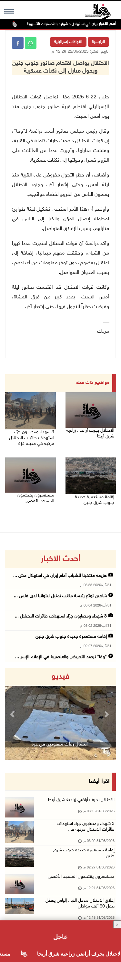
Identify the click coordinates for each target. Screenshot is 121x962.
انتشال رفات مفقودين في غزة (60, 744)
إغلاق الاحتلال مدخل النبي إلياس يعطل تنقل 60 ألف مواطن (80, 903)
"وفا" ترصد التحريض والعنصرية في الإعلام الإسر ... (61, 657)
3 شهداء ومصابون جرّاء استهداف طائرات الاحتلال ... (61, 616)
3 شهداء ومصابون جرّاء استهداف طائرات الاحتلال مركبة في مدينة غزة (31, 437)
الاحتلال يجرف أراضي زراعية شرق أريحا (90, 433)
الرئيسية (98, 42)
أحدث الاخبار (60, 559)
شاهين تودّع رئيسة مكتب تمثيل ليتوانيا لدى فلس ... (60, 596)
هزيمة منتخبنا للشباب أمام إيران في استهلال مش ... (60, 575)
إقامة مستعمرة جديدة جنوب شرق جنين (94, 500)
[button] (13, 714)
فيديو (60, 677)
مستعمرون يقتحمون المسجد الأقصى (35, 498)
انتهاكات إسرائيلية (68, 42)
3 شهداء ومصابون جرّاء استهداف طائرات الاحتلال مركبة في (86, 826)
